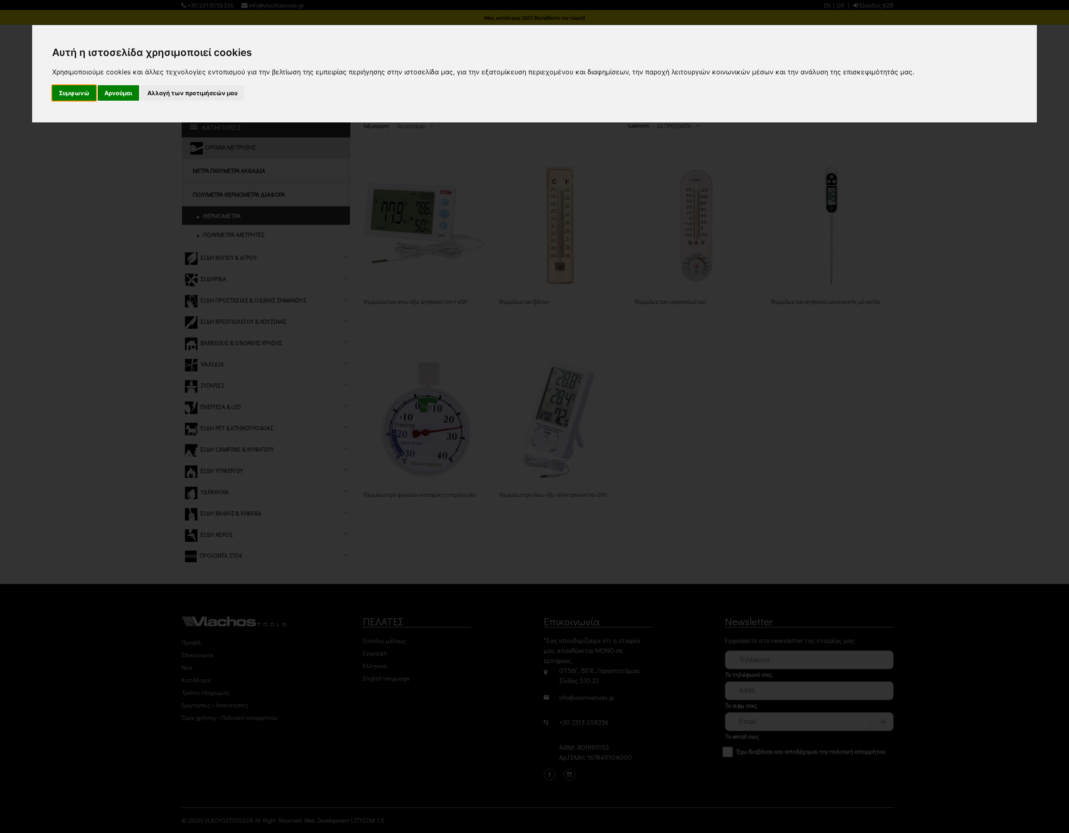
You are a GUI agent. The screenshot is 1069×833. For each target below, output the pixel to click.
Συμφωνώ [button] (74, 93)
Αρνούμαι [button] (118, 93)
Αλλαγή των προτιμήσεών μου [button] (192, 93)
